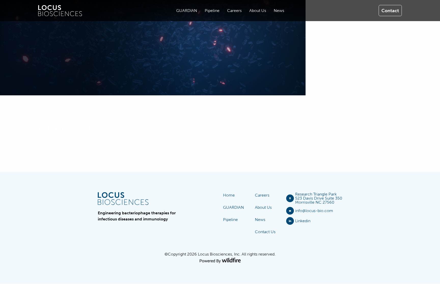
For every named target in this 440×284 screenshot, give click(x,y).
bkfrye (114, 143)
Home (229, 195)
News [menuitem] (279, 10)
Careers (262, 195)
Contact (390, 10)
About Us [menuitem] (257, 10)
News (260, 219)
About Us (263, 207)
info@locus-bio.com (314, 210)
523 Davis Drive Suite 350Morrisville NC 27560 (318, 200)
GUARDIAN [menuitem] (186, 10)
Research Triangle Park (316, 194)
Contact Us (265, 231)
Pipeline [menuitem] (212, 10)
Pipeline (230, 219)
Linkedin (302, 220)
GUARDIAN (233, 207)
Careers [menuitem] (234, 10)
